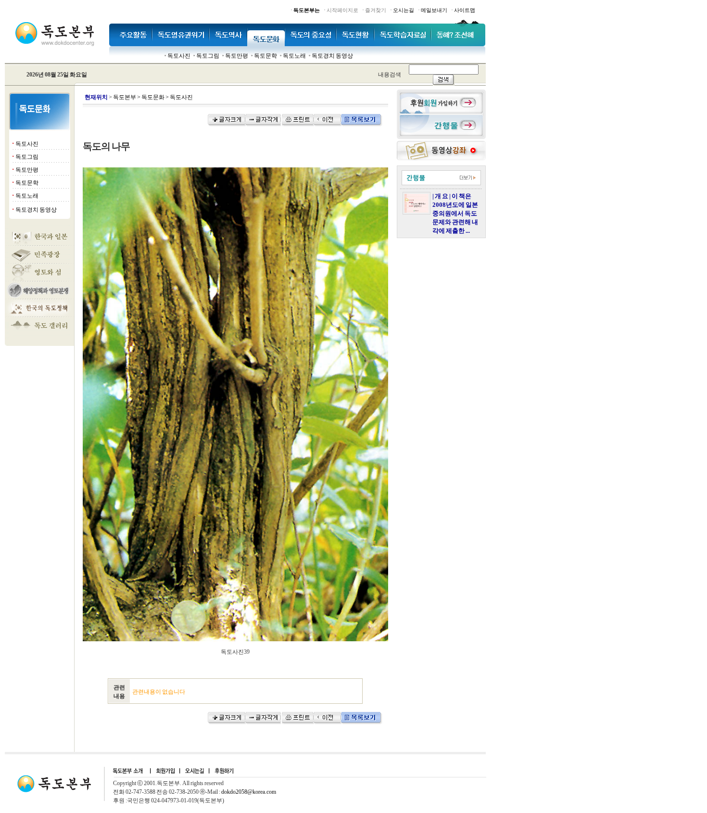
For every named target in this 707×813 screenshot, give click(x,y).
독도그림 (207, 55)
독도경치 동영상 (332, 55)
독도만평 (236, 55)
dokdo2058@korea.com (248, 791)
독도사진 (178, 55)
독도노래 (294, 55)
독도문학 (265, 55)
